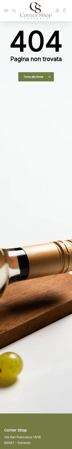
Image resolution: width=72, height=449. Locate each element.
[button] (6, 10)
